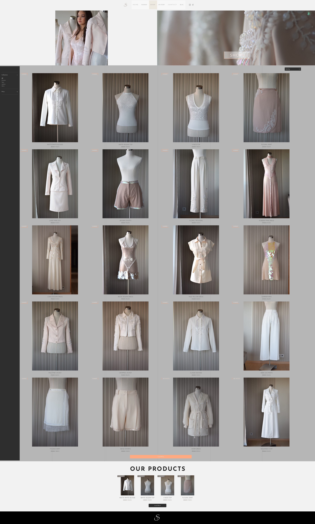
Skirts (3, 86)
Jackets (3, 84)
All (2, 78)
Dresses (4, 80)
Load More (161, 456)
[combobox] (293, 69)
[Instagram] (190, 5)
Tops (3, 82)
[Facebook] (193, 5)
